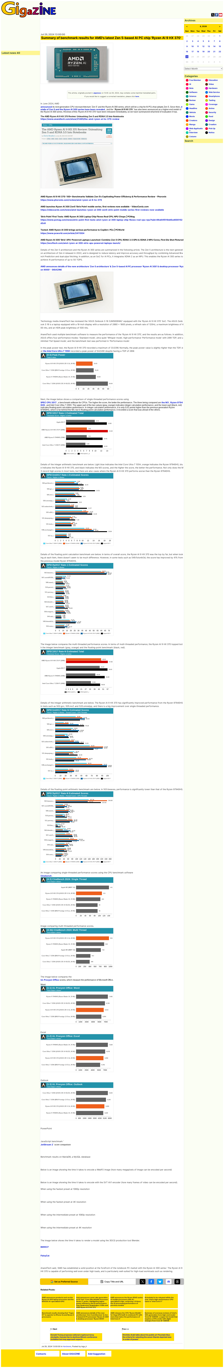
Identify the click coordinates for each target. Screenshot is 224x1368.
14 (214, 46)
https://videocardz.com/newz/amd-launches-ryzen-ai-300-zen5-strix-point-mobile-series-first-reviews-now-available (102, 209)
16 (187, 51)
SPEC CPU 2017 (49, 402)
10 (192, 46)
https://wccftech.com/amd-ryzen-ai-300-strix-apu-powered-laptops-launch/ (80, 243)
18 (198, 51)
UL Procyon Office (50, 980)
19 (203, 51)
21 (214, 51)
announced (46, 106)
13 (209, 46)
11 (198, 46)
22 (220, 51)
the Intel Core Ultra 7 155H (56, 351)
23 (187, 57)
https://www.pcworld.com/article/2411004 (62, 233)
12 (203, 46)
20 (209, 51)
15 (220, 46)
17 (193, 51)
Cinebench (46, 876)
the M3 (165, 402)
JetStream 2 (47, 1180)
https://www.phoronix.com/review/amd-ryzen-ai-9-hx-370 (71, 200)
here (137, 96)
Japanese (97, 93)
